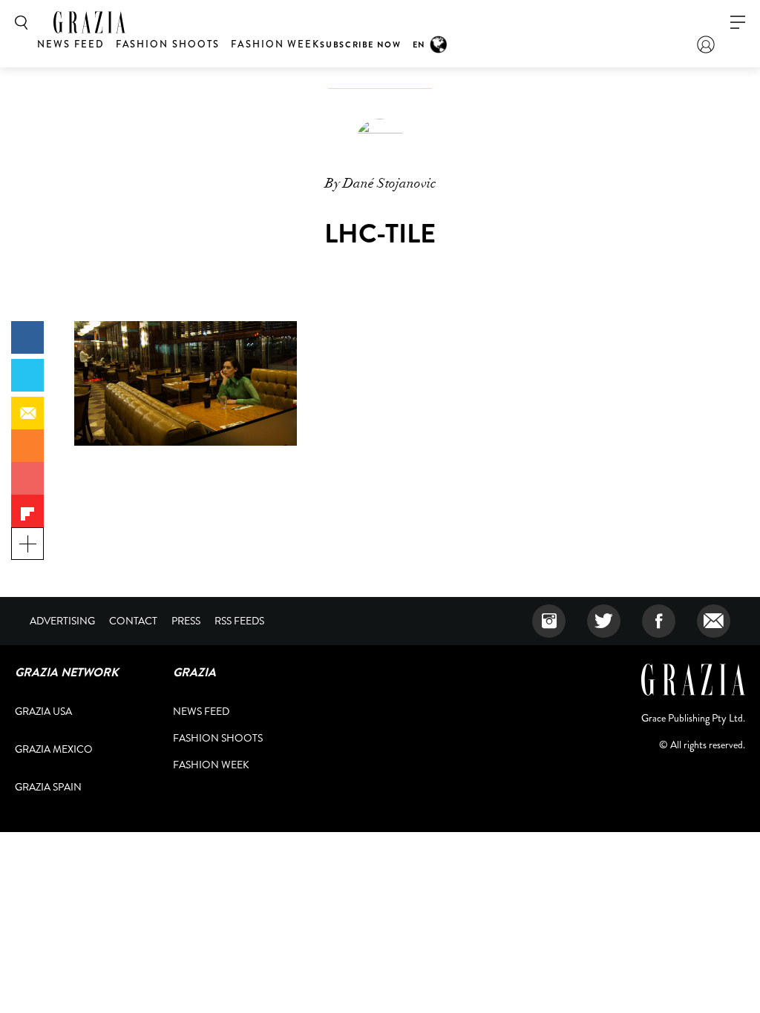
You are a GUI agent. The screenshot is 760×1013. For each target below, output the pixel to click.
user (706, 44)
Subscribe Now (360, 44)
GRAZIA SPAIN (48, 786)
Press (185, 620)
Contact (133, 620)
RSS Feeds (239, 620)
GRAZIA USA (43, 711)
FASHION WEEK (275, 44)
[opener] (737, 23)
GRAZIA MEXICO (54, 749)
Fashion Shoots (168, 44)
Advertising (62, 620)
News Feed (71, 44)
